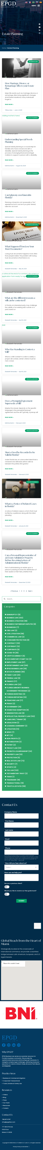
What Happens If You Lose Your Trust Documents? (19, 247)
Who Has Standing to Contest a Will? (20, 350)
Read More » (9, 104)
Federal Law (12, 678)
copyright (11, 646)
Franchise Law (13, 700)
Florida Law (12, 684)
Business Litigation (15, 621)
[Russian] (37, 2)
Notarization (12, 742)
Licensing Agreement (16, 726)
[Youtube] (39, 27)
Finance (10, 681)
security (10, 764)
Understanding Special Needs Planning (18, 140)
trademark (11, 780)
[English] (26, 2)
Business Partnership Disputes (20, 624)
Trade (9, 777)
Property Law (13, 754)
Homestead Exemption (16, 710)
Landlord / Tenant (15, 719)
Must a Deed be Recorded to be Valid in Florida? (20, 453)
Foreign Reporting (15, 697)
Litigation (11, 729)
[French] (30, 2)
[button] (39, 5)
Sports (10, 767)
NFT (8, 735)
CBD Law (10, 630)
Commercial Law (14, 637)
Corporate (11, 649)
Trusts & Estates (14, 786)
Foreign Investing (14, 694)
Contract (11, 643)
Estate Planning (14, 672)
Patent (10, 745)
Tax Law (10, 770)
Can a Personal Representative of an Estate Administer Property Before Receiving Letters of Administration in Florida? (20, 559)
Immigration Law (14, 713)
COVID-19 (10, 653)
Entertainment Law (15, 665)
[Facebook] (39, 24)
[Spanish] (40, 2)
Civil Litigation (13, 633)
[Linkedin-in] (39, 30)
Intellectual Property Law (18, 716)
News (9, 732)
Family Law (11, 675)
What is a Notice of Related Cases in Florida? (20, 505)
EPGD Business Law (15, 668)
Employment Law (14, 662)
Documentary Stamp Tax (17, 659)
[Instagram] (39, 33)
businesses (11, 627)
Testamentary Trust (15, 773)
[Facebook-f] (4, 1045)
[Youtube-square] (8, 1045)
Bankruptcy (12, 614)
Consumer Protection (16, 640)
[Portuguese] (33, 2)
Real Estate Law (13, 761)
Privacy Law (12, 748)
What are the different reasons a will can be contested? (20, 299)
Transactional (13, 783)
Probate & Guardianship (17, 751)
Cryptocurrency (14, 656)
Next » (30, 591)
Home (4, 48)
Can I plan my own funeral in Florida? (18, 196)
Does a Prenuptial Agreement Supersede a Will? (18, 402)
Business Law (12, 618)
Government (12, 707)
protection (12, 757)
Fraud (9, 703)
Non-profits (12, 738)
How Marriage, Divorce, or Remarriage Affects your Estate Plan (19, 86)
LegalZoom (11, 722)
